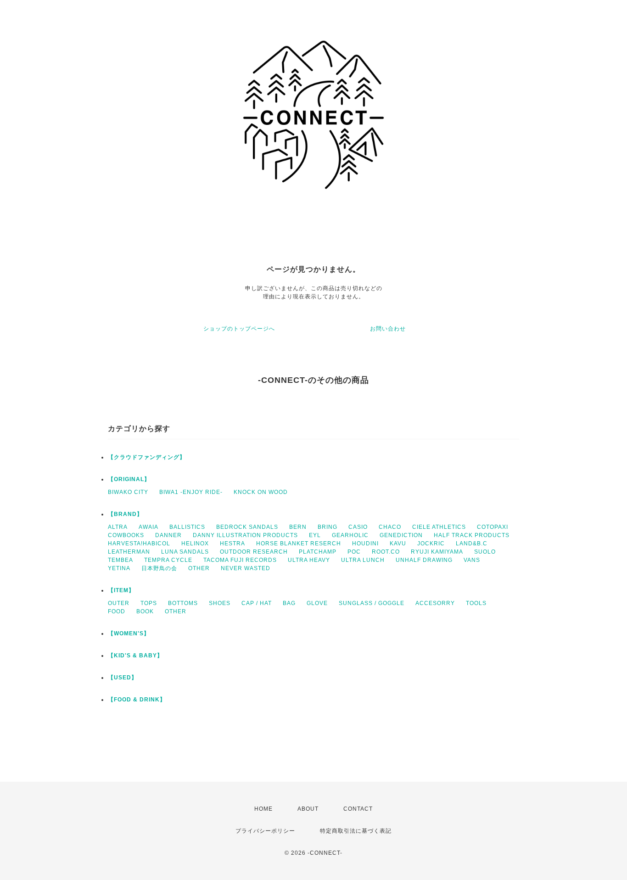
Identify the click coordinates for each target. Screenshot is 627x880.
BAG (289, 603)
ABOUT (308, 809)
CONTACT (358, 809)
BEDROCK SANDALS (247, 527)
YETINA (119, 568)
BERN (298, 527)
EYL (315, 535)
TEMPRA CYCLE (168, 560)
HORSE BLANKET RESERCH (298, 543)
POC (354, 552)
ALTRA (118, 527)
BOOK (145, 611)
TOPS (148, 603)
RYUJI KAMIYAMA (437, 552)
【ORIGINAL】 (129, 479)
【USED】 (122, 677)
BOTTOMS (183, 603)
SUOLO (485, 552)
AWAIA (148, 527)
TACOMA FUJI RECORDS (240, 560)
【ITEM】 (121, 590)
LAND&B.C (471, 543)
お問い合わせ (388, 328)
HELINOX (195, 543)
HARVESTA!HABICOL (139, 543)
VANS (472, 560)
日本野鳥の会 (159, 568)
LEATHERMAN (129, 552)
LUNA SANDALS (185, 552)
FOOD (116, 611)
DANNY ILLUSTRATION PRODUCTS (245, 535)
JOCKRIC (431, 543)
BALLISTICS (187, 527)
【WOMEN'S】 (129, 633)
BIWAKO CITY (128, 492)
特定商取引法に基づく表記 (356, 831)
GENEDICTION (401, 535)
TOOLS (476, 603)
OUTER (118, 603)
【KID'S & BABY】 (135, 655)
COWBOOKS (126, 535)
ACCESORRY (435, 603)
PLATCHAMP (317, 552)
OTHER (199, 568)
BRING (327, 527)
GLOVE (317, 603)
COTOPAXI (492, 527)
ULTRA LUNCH (363, 560)
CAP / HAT (256, 603)
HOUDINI (365, 543)
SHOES (219, 603)
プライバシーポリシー (265, 831)
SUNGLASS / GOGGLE (371, 603)
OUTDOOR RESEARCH (254, 552)
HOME (263, 809)
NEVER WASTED (245, 568)
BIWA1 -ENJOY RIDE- (191, 492)
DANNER (168, 535)
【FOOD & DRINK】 (137, 699)
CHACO (390, 527)
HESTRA (232, 543)
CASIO (358, 527)
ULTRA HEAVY (309, 560)
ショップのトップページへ (239, 328)
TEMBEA (120, 560)
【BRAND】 (125, 514)
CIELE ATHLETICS (439, 527)
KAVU (398, 543)
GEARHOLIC (350, 535)
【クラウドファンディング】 (146, 457)
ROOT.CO (386, 552)
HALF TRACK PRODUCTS (471, 535)
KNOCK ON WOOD (261, 492)
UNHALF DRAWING (424, 560)
